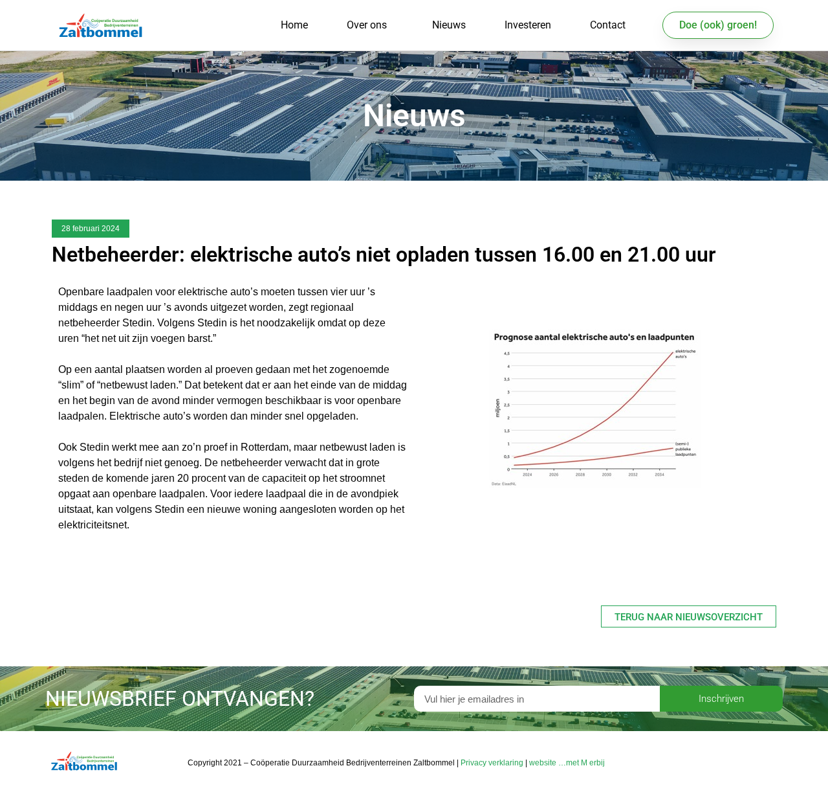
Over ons (367, 25)
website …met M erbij (567, 762)
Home (294, 25)
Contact (608, 25)
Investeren (528, 25)
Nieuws (449, 25)
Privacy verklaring (492, 762)
